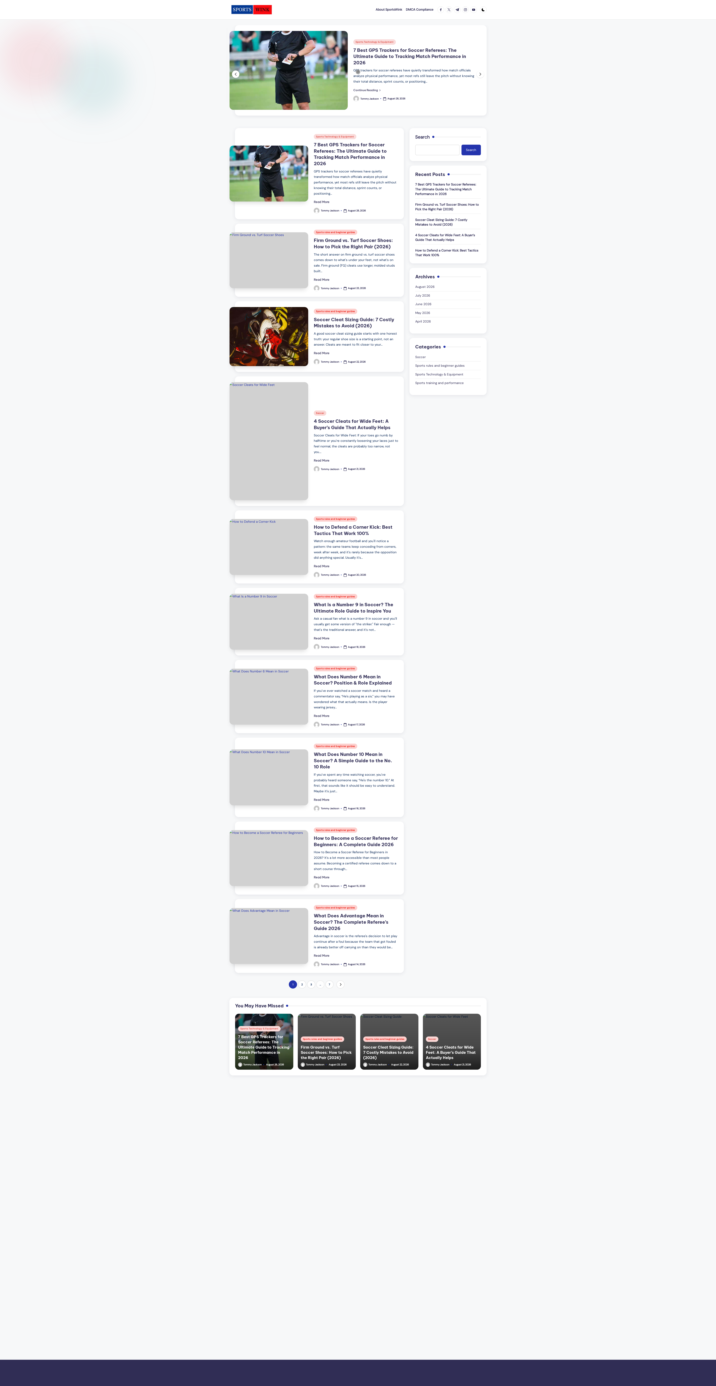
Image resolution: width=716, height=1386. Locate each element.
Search (422, 137)
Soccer (320, 413)
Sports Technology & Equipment (375, 41)
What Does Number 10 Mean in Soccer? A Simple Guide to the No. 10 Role (353, 760)
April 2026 (423, 321)
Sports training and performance (439, 383)
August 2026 (425, 287)
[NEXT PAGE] (340, 984)
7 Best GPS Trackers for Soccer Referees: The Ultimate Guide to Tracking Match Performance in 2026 (409, 56)
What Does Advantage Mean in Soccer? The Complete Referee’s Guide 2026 (351, 922)
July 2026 (422, 295)
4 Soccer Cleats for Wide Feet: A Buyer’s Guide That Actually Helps (445, 237)
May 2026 (422, 313)
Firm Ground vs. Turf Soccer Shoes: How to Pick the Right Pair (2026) (447, 206)
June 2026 (423, 304)
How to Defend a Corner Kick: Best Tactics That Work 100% (446, 252)
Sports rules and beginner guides (335, 232)
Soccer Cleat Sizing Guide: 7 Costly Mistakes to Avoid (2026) (441, 222)
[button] (367, 90)
